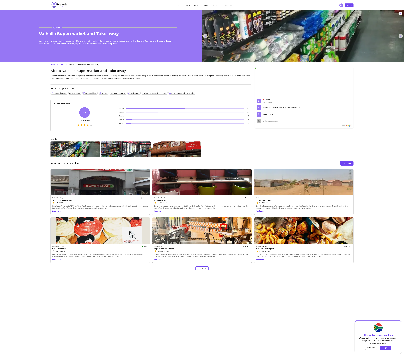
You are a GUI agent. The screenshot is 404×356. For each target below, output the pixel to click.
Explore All (346, 163)
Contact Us (228, 5)
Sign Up (349, 5)
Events (196, 5)
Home (178, 5)
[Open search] (341, 5)
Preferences (371, 348)
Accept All (385, 348)
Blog (206, 5)
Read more (56, 211)
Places (187, 5)
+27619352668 (268, 114)
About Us (216, 5)
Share (58, 27)
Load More (202, 269)
